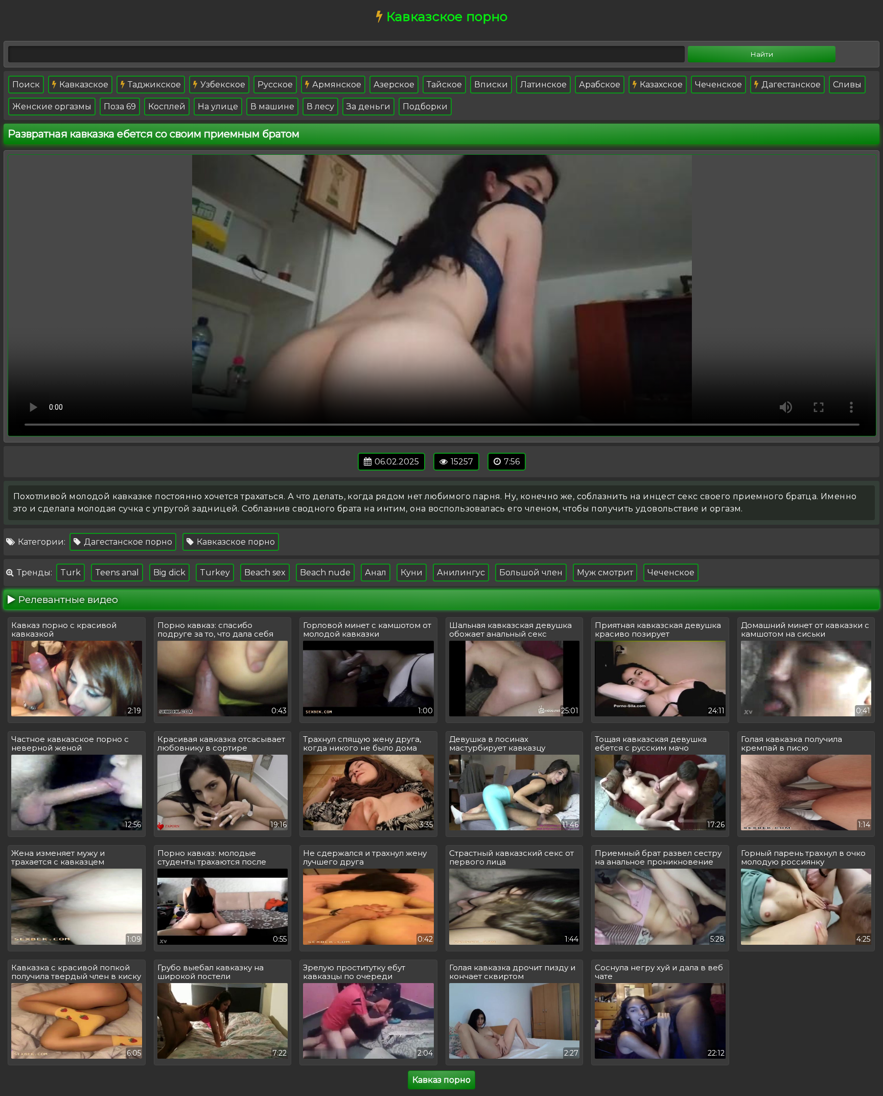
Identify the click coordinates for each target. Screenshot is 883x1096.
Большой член (531, 572)
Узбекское (221, 84)
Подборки (425, 106)
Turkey (215, 572)
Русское (275, 84)
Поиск (26, 84)
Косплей (166, 106)
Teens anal (117, 572)
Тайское (444, 84)
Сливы (847, 84)
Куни (412, 572)
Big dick (169, 572)
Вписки (491, 84)
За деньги (368, 106)
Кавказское (82, 84)
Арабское (599, 84)
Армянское (335, 84)
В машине (272, 106)
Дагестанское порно (127, 542)
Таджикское (153, 84)
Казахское (660, 84)
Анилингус (461, 572)
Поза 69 (120, 106)
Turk (70, 572)
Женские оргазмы (51, 106)
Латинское (543, 84)
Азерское (394, 84)
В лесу (320, 106)
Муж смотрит (605, 572)
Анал (375, 572)
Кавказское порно (235, 542)
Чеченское (718, 84)
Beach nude (325, 572)
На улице (218, 106)
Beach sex (265, 572)
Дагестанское (790, 84)
